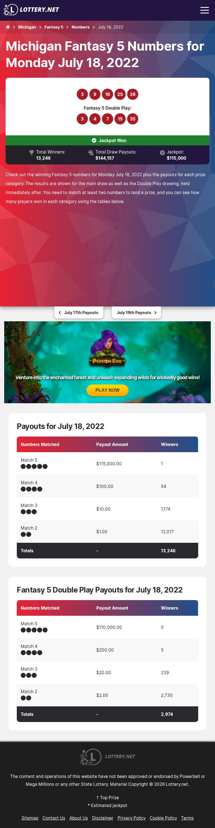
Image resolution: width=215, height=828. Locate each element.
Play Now (107, 390)
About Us (78, 818)
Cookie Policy (163, 818)
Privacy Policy (132, 818)
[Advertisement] (107, 248)
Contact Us (54, 818)
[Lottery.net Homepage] (8, 27)
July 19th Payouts (134, 312)
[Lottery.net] (31, 14)
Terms (187, 818)
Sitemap (30, 818)
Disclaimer (102, 818)
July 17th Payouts (81, 312)
